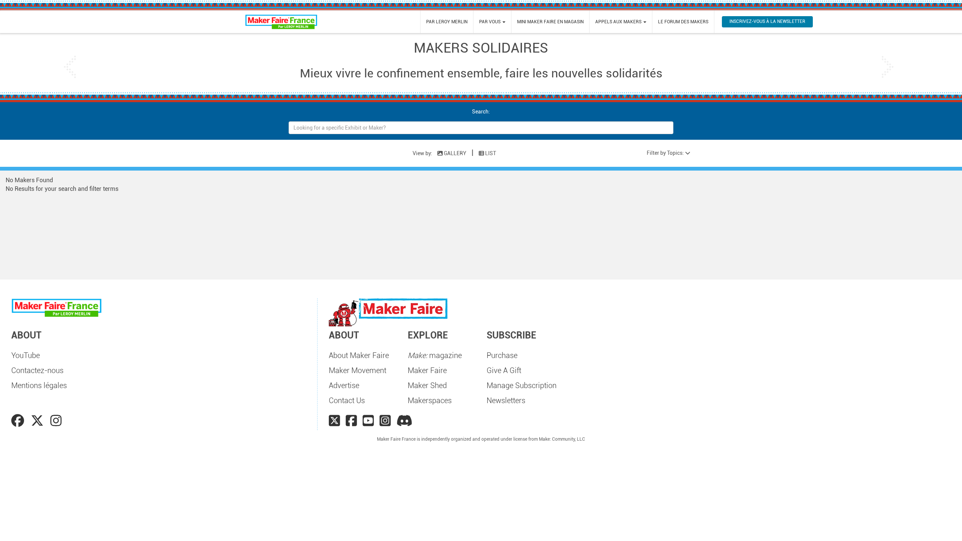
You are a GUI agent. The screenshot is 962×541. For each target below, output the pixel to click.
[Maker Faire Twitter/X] (334, 420)
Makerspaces (430, 400)
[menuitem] (446, 22)
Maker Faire (427, 370)
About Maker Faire (359, 355)
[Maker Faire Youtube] (368, 420)
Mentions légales (39, 385)
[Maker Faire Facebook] (351, 420)
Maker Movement (357, 370)
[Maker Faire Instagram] (385, 420)
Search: (481, 112)
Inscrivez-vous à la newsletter (767, 21)
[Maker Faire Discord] (404, 420)
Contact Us (347, 400)
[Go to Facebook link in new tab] (19, 420)
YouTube (25, 355)
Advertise (344, 385)
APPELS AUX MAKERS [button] (619, 21)
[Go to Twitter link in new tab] (39, 420)
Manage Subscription (522, 385)
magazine (435, 355)
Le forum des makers (683, 21)
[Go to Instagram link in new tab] (56, 420)
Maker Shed (427, 385)
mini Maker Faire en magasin (550, 21)
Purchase (502, 355)
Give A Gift (504, 370)
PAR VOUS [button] (490, 21)
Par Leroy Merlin (446, 21)
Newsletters (506, 400)
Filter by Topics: (666, 153)
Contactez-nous (37, 370)
